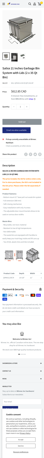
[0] (39, 3)
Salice (4, 83)
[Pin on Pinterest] (30, 154)
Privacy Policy (25, 433)
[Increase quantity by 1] (26, 106)
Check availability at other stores (18, 146)
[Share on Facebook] (26, 154)
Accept (20, 439)
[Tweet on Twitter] (35, 154)
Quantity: (6, 106)
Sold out (22, 122)
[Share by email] (40, 154)
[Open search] (29, 4)
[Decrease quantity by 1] (13, 106)
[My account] (34, 4)
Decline (21, 446)
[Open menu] (3, 4)
